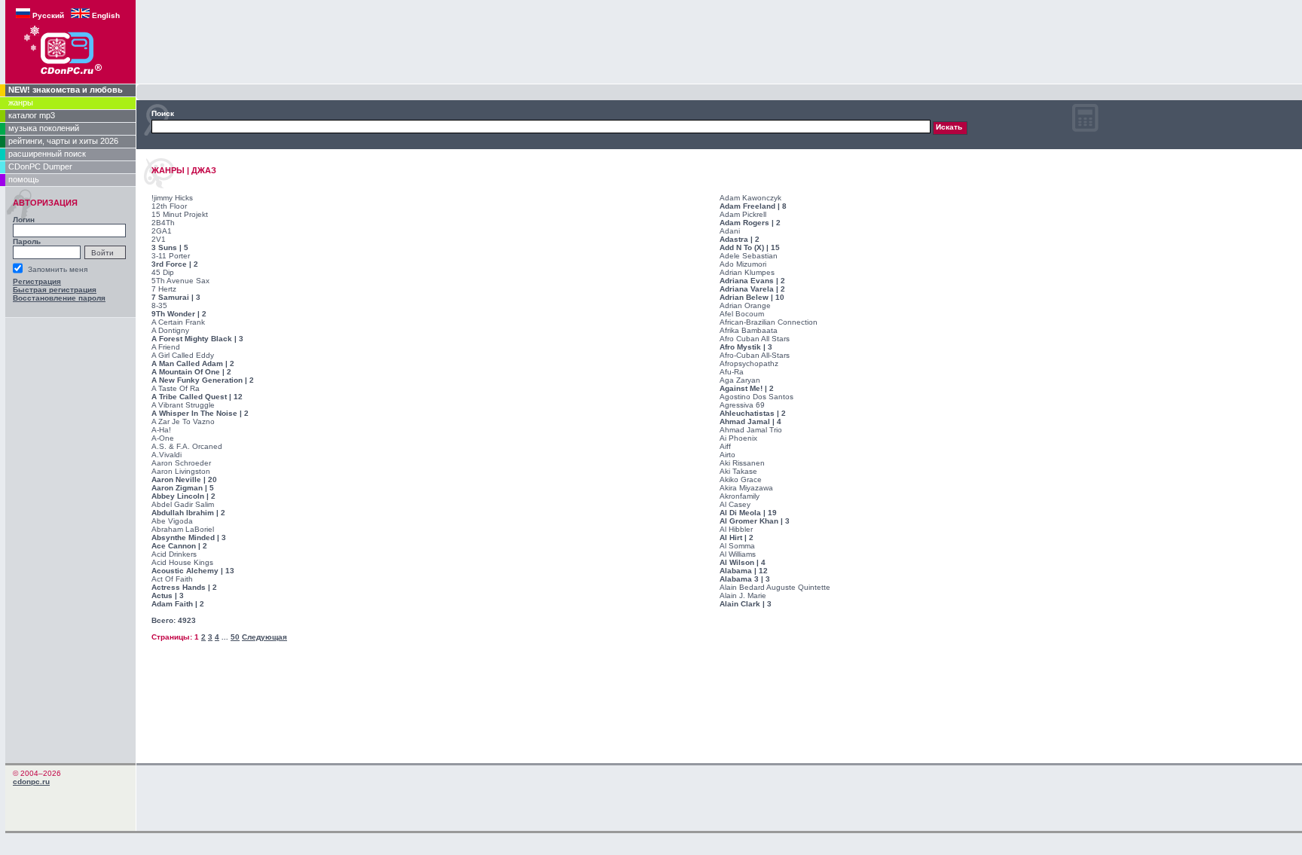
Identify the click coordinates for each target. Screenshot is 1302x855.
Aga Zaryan (740, 380)
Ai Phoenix (738, 438)
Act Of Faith (172, 579)
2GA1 (161, 231)
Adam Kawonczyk (750, 198)
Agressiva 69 (742, 405)
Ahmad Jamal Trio (751, 430)
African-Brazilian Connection (769, 322)
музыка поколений (43, 128)
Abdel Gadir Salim (182, 504)
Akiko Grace (741, 479)
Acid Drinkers (174, 554)
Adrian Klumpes (747, 272)
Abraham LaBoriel (182, 529)
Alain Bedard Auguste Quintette (775, 587)
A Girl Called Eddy (182, 355)
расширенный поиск (47, 153)
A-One (162, 438)
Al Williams (738, 554)
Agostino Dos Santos (756, 396)
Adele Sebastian (749, 256)
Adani (730, 231)
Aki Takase (738, 471)
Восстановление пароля (59, 298)
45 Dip (162, 272)
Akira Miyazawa (746, 488)
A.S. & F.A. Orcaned (186, 446)
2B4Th (163, 222)
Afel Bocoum (742, 314)
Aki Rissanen (742, 463)
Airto (727, 454)
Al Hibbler (736, 529)
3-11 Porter (170, 256)
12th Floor (169, 206)
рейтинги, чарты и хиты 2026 (63, 140)
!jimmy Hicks (172, 198)
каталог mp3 (31, 115)
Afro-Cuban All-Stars (755, 355)
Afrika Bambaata (749, 330)
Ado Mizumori (743, 264)
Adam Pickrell (743, 214)
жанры (20, 102)
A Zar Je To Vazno (183, 421)
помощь (23, 179)
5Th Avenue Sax (180, 280)
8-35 (159, 305)
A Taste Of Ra (175, 388)
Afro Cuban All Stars (755, 338)
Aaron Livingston (180, 471)
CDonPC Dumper (40, 166)
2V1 (158, 239)
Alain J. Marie (743, 595)
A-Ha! (161, 430)
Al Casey (735, 504)
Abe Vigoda (172, 521)
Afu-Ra (732, 372)
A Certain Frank (178, 322)
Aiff (725, 446)
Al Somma (737, 546)
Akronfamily (740, 496)
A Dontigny (170, 330)
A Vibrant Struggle (183, 405)
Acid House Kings (182, 562)
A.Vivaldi (166, 454)
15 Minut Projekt (179, 214)
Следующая (264, 637)
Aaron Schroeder (181, 463)
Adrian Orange (745, 305)
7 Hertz (163, 289)
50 (235, 637)
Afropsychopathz (749, 363)
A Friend (165, 347)
